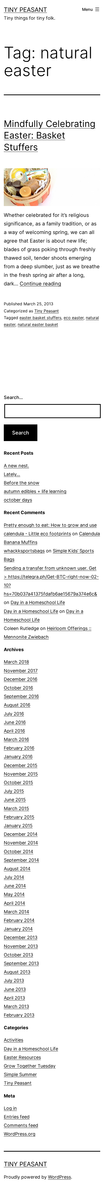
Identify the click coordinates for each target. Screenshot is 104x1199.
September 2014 (21, 860)
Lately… (12, 474)
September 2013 (21, 963)
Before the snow (21, 482)
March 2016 (16, 739)
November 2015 (21, 774)
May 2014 (14, 894)
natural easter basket (38, 324)
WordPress (59, 1177)
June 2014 (15, 885)
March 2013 (16, 1006)
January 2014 (18, 928)
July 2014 (14, 877)
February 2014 (19, 920)
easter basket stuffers (40, 317)
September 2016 (21, 696)
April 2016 (14, 731)
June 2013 (15, 989)
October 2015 (18, 782)
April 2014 (14, 903)
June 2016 (15, 722)
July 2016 (14, 713)
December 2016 (20, 679)
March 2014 (16, 911)
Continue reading (40, 284)
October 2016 (18, 687)
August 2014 (17, 868)
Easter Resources (22, 1057)
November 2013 (21, 946)
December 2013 (20, 937)
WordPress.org (19, 1134)
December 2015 (20, 765)
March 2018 (16, 661)
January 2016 (18, 756)
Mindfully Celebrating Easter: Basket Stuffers (49, 135)
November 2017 (21, 670)
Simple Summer (20, 1074)
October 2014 (18, 851)
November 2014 (21, 842)
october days (18, 500)
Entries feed (17, 1116)
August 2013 (17, 972)
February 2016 (19, 748)
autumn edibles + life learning (35, 491)
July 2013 (14, 980)
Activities (13, 1040)
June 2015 (15, 799)
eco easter (74, 317)
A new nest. (16, 465)
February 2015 (19, 817)
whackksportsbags (24, 550)
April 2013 (14, 998)
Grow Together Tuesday (30, 1066)
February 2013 (19, 1015)
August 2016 (17, 705)
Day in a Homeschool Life (38, 602)
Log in (10, 1108)
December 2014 (21, 834)
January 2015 (18, 825)
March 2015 (16, 808)
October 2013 (18, 954)
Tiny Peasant (25, 9)
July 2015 (14, 791)
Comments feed (21, 1125)
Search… (13, 397)
